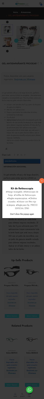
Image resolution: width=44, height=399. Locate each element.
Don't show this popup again (22, 214)
